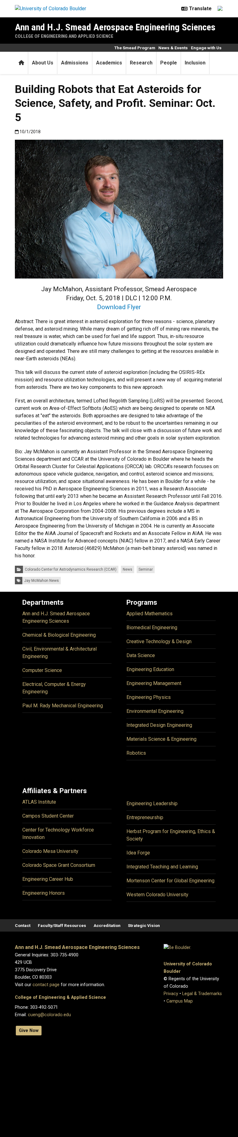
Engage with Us (206, 47)
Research (141, 63)
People (168, 63)
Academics (109, 63)
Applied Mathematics (149, 614)
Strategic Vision (144, 925)
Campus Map (179, 1001)
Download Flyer (119, 307)
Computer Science (42, 670)
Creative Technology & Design (159, 641)
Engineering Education (150, 669)
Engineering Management (153, 683)
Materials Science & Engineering (161, 739)
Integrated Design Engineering (159, 725)
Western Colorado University (157, 895)
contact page (46, 984)
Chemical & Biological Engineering (59, 635)
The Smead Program (134, 47)
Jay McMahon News (41, 580)
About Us (42, 63)
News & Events (173, 47)
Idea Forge (138, 853)
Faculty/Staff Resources (62, 925)
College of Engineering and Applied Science (64, 36)
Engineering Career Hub (47, 879)
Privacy (171, 993)
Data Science (140, 655)
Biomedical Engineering (151, 627)
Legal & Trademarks (202, 993)
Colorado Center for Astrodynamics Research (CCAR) (71, 569)
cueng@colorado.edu (49, 1014)
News (127, 569)
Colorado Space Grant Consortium (58, 865)
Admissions (74, 63)
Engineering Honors (43, 893)
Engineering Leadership (152, 803)
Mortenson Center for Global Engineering (170, 881)
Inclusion (195, 63)
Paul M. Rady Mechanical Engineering (62, 706)
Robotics (136, 753)
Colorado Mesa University (50, 851)
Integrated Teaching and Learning (162, 867)
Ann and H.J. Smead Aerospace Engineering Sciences (115, 27)
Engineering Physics (148, 697)
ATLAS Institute (39, 802)
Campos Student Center (48, 816)
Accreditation (107, 925)
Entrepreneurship (144, 817)
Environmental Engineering (154, 711)
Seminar (146, 569)
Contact (22, 925)
